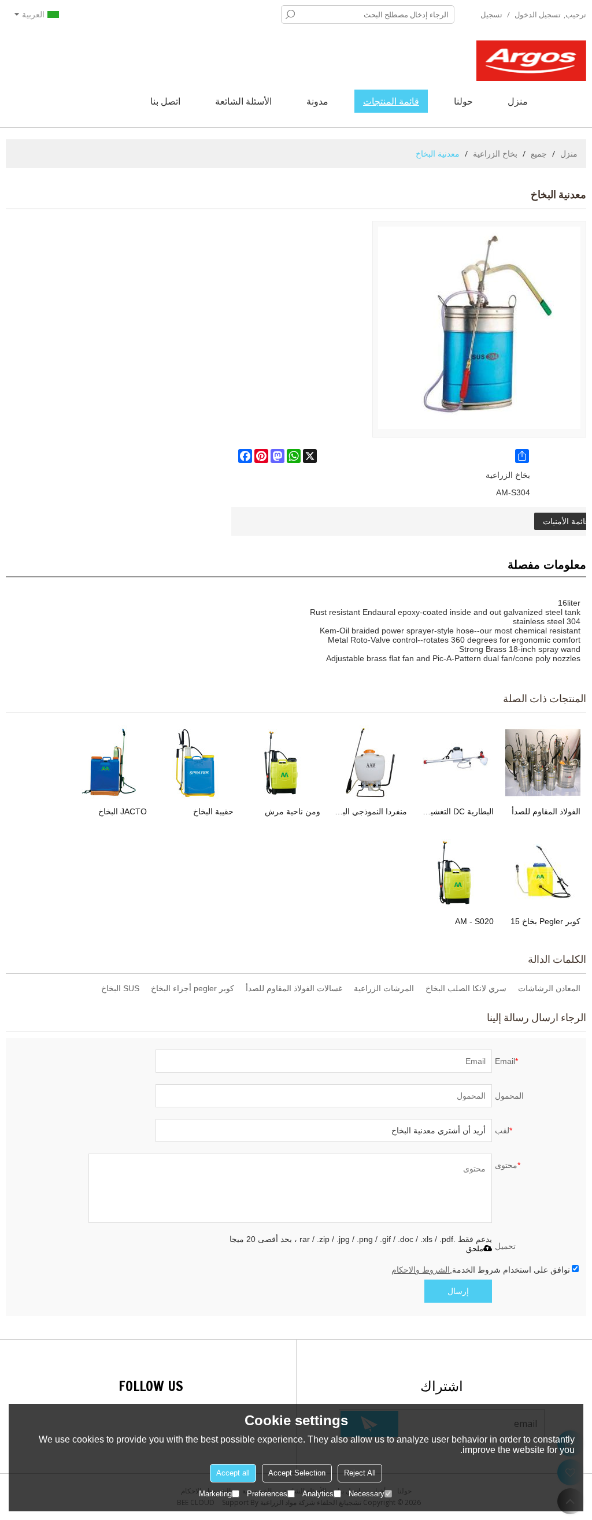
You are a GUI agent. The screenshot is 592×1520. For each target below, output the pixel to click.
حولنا (463, 101)
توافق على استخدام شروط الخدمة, (480, 1269)
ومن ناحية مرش (292, 811)
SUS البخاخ (120, 988)
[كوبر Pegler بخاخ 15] (542, 872)
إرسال (458, 1291)
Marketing (215, 1493)
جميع (539, 153)
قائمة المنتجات (391, 101)
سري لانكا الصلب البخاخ (466, 988)
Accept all (233, 1473)
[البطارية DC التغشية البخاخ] (456, 762)
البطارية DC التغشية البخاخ (456, 811)
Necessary (366, 1493)
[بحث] (290, 14)
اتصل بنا (165, 101)
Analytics (318, 1493)
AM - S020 (474, 921)
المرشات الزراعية (384, 988)
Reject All (360, 1473)
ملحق (474, 1248)
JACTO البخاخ (122, 811)
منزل (518, 101)
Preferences (267, 1493)
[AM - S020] (456, 872)
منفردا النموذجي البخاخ (369, 811)
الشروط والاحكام (420, 1269)
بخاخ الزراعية (495, 153)
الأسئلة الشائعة (243, 101)
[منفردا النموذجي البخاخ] (369, 762)
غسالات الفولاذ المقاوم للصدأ (294, 988)
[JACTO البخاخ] (109, 762)
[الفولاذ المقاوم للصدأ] (542, 762)
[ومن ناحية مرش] (282, 762)
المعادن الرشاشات (549, 988)
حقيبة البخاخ (213, 811)
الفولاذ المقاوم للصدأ (546, 811)
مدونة (317, 101)
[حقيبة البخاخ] (196, 762)
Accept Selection (296, 1473)
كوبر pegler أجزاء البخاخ (192, 988)
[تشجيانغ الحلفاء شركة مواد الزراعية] (531, 60)
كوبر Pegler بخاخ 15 (545, 921)
